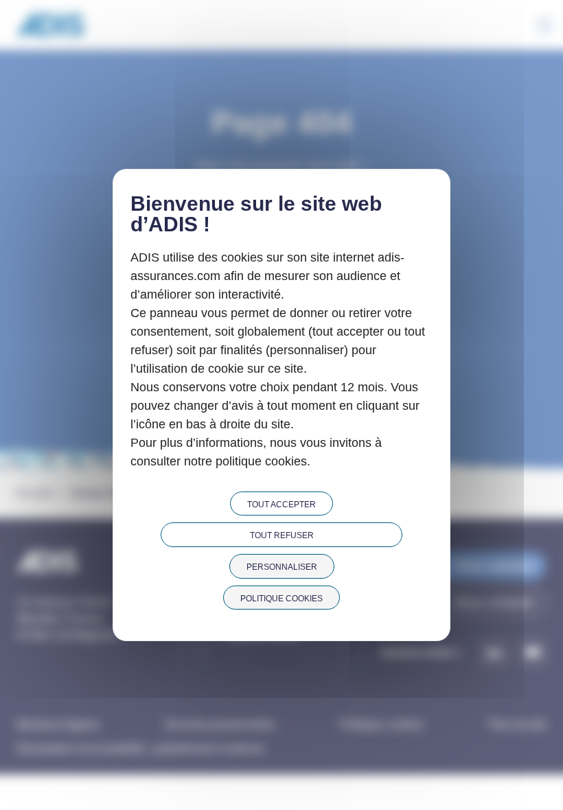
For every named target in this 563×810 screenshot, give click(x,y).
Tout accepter (281, 504)
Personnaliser (281, 567)
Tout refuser (282, 535)
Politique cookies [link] (281, 598)
